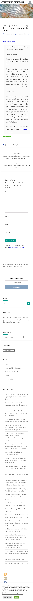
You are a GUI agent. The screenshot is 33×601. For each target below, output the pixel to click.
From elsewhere (21, 34)
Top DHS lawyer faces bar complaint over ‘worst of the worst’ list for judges (16, 497)
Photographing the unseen (13, 368)
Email (7, 224)
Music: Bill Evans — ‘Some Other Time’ (16, 563)
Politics (19, 145)
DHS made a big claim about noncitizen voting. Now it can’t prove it (16, 405)
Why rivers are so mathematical (14, 559)
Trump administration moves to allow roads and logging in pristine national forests (16, 554)
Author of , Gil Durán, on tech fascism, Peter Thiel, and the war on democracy (16, 468)
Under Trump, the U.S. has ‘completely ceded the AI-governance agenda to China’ (16, 523)
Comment (8, 192)
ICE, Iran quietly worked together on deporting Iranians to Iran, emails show (16, 397)
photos (16, 264)
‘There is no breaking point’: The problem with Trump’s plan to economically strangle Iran (15, 545)
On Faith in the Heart (11, 372)
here (4, 322)
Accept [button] (16, 597)
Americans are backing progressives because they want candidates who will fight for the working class (16, 483)
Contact (7, 375)
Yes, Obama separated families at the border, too (16, 165)
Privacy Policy (9, 379)
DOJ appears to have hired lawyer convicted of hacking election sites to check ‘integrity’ (16, 413)
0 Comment (7, 36)
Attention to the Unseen (12, 2)
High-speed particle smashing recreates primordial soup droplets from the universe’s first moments (16, 446)
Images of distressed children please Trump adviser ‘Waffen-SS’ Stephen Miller (16, 156)
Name (7, 216)
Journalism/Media (10, 145)
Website (7, 232)
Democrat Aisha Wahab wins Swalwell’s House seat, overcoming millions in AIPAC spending (15, 427)
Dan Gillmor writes (9, 41)
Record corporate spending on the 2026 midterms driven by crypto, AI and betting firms (16, 460)
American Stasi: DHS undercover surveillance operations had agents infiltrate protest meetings (15, 537)
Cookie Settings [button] (7, 597)
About (6, 364)
